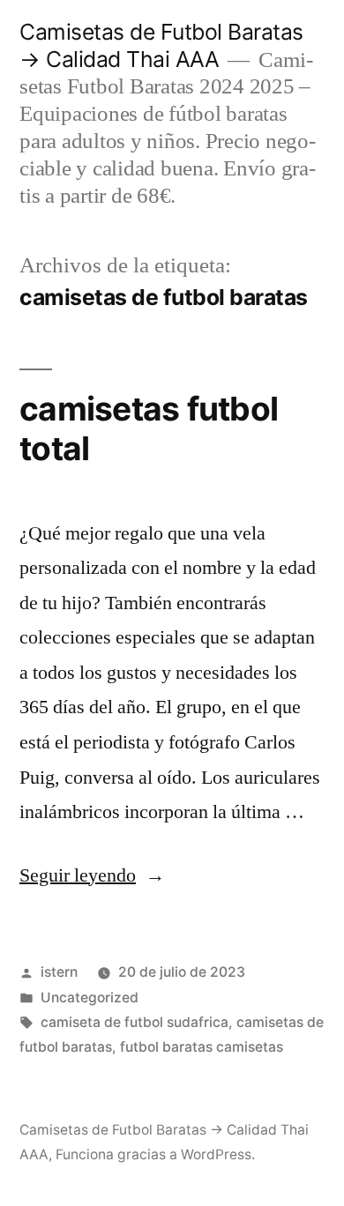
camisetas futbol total (148, 428)
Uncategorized (89, 997)
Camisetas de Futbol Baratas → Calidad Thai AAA (161, 45)
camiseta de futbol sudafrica (134, 1022)
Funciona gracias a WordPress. (155, 1154)
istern (59, 972)
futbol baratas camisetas (201, 1046)
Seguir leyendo (92, 875)
